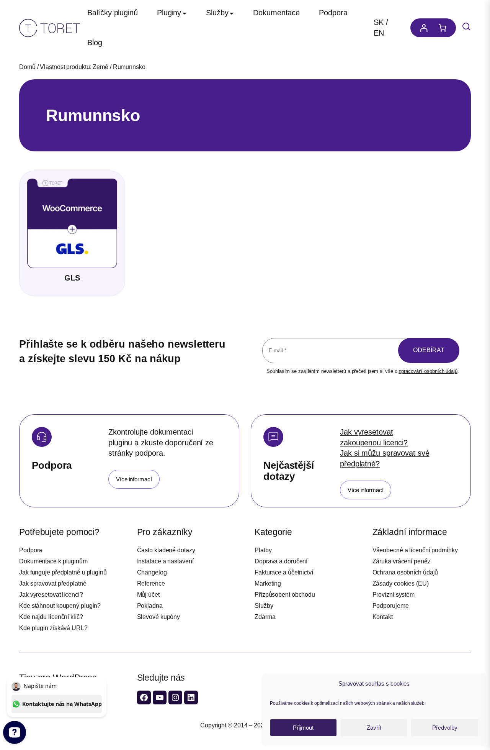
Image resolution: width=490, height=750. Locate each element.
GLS (72, 278)
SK (379, 22)
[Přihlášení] (421, 27)
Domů (27, 67)
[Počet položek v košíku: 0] (444, 27)
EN (379, 33)
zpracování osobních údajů (428, 371)
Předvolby (444, 727)
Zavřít (374, 727)
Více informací (134, 479)
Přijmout (303, 727)
